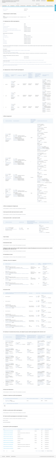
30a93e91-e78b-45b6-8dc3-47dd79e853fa (8, 448)
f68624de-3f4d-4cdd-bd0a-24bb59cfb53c (8, 440)
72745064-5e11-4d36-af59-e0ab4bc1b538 (8, 438)
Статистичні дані (13, 456)
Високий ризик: (34, 5)
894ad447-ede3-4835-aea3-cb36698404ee (8, 442)
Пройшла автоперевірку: (49, 5)
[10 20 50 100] (5, 451)
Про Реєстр (3, 456)
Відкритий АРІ (8, 456)
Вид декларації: (4, 5)
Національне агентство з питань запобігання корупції (47, 456)
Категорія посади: (22, 5)
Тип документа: (12, 5)
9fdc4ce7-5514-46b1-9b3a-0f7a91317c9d (8, 446)
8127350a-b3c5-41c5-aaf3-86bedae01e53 (8, 444)
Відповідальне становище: (41, 5)
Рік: (8, 5)
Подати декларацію (50, 0)
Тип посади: (17, 5)
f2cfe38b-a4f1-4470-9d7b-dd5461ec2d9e (8, 436)
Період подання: (29, 5)
